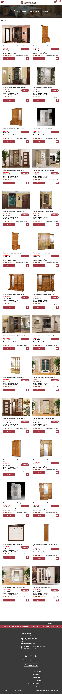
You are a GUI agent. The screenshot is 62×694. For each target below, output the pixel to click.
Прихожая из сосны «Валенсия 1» (14, 170)
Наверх (50, 623)
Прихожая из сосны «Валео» (12, 544)
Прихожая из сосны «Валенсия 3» (14, 87)
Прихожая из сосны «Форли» (42, 253)
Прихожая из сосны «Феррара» (13, 377)
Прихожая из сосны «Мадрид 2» (43, 336)
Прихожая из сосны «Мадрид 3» (13, 46)
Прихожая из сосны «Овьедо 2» (13, 294)
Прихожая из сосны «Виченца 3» (14, 418)
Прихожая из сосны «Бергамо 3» (14, 336)
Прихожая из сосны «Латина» (43, 503)
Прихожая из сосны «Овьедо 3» (13, 253)
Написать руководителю (31, 660)
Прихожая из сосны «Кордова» (13, 503)
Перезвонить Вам (31, 665)
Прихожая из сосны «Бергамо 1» (43, 418)
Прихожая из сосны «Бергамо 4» (44, 377)
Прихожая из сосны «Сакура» (43, 129)
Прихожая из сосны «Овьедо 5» (13, 129)
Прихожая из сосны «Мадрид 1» (13, 211)
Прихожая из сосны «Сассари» (43, 460)
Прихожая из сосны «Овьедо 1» (43, 294)
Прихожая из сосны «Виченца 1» (43, 170)
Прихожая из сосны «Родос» (42, 587)
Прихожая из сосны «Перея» (42, 87)
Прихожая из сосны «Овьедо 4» (43, 46)
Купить (9, 59)
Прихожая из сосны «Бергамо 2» (14, 587)
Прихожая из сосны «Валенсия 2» (44, 211)
